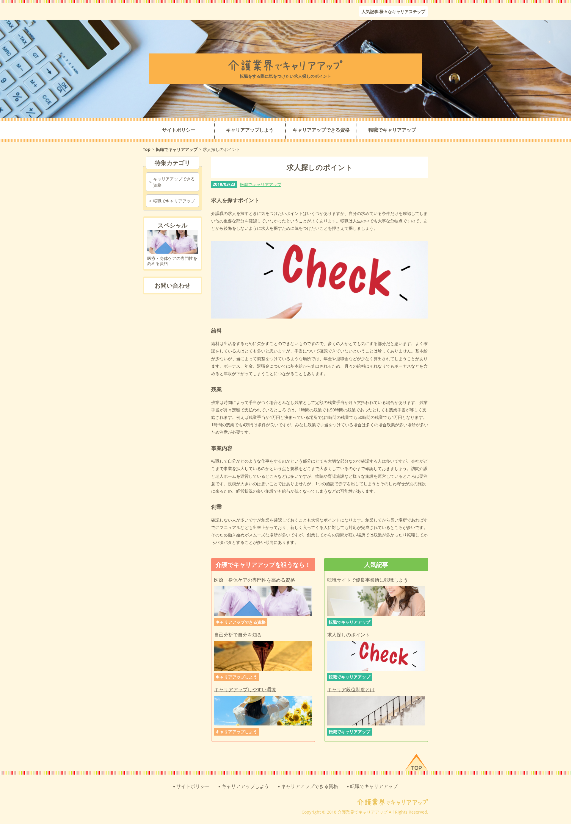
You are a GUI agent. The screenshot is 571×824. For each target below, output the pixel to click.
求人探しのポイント (348, 635)
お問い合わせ (172, 285)
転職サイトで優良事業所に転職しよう (367, 580)
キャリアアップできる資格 (321, 130)
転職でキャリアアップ (392, 130)
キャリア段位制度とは (351, 689)
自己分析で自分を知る (238, 635)
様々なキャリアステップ (402, 11)
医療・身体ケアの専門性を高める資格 (254, 580)
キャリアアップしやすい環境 (245, 689)
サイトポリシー (178, 130)
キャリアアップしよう (250, 130)
